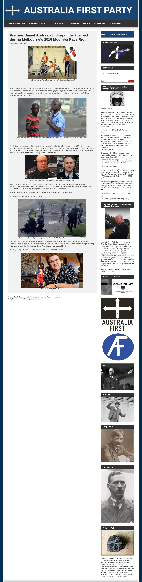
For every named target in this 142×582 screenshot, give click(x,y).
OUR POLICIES (59, 23)
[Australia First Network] (117, 287)
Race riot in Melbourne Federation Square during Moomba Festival (34, 297)
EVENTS (86, 23)
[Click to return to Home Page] (117, 37)
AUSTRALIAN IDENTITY (38, 23)
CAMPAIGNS (74, 23)
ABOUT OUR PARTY (17, 23)
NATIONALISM (115, 23)
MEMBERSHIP (100, 23)
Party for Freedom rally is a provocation (23, 299)
